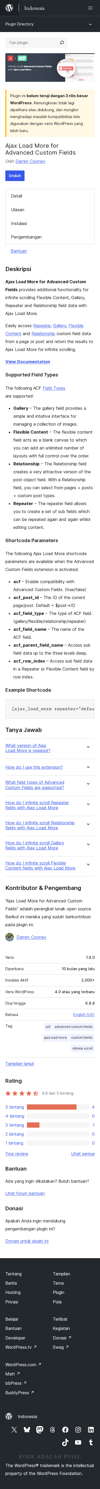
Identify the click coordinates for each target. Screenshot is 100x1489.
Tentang (13, 1273)
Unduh (15, 175)
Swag (61, 1347)
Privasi (11, 1301)
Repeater (42, 325)
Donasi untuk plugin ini (27, 1241)
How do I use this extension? (34, 767)
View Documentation (27, 361)
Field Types (54, 388)
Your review (16, 1153)
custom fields (82, 1038)
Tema (58, 1283)
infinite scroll (83, 1048)
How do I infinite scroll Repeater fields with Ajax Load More (37, 805)
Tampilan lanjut (19, 1063)
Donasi (62, 1337)
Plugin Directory (19, 24)
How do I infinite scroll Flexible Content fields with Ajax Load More (40, 866)
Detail (16, 196)
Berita (11, 1283)
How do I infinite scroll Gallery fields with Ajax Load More (34, 845)
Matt (12, 1373)
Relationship (43, 333)
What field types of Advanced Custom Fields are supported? (35, 785)
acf (48, 1027)
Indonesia (27, 1416)
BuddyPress (19, 1392)
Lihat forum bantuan (25, 1193)
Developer (15, 1337)
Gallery (59, 325)
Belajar (11, 1319)
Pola (57, 1301)
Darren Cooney (30, 161)
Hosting (13, 1292)
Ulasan (17, 209)
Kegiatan (61, 1328)
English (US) (84, 1014)
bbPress (16, 1383)
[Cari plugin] (62, 42)
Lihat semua (83, 1153)
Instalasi (19, 223)
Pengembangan (26, 237)
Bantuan (19, 251)
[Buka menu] (91, 8)
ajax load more (55, 1038)
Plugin (58, 1292)
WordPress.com (23, 1364)
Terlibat (60, 1319)
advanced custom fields (74, 1027)
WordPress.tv (21, 1347)
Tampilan (61, 1273)
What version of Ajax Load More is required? (27, 748)
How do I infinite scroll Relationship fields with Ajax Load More (40, 825)
